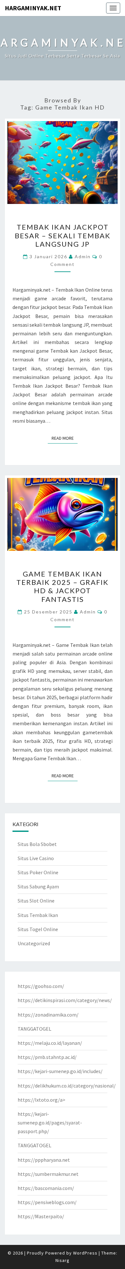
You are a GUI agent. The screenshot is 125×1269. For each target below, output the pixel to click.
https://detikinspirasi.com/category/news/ (65, 1000)
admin (83, 256)
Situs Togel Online (38, 929)
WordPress (85, 1253)
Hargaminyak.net (33, 8)
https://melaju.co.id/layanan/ (50, 1043)
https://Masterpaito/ (41, 1216)
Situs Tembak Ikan (38, 915)
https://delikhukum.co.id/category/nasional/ (67, 1085)
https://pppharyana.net (44, 1160)
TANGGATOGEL (34, 1029)
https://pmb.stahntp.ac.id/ (47, 1057)
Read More (65, 438)
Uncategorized (34, 943)
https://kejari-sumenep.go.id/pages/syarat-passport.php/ (50, 1122)
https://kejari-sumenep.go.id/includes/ (60, 1071)
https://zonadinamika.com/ (48, 1014)
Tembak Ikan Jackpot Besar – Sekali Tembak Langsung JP (63, 235)
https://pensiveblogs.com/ (47, 1202)
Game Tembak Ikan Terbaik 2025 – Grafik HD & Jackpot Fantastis (62, 586)
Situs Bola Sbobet (37, 844)
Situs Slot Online (36, 900)
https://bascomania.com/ (46, 1188)
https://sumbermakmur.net (48, 1174)
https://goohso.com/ (41, 986)
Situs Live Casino (36, 858)
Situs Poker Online (38, 872)
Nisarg (62, 1260)
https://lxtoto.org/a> (41, 1100)
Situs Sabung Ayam (38, 886)
